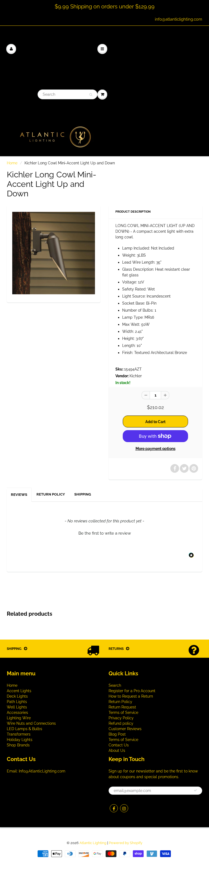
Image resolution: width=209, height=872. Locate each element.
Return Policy (50, 494)
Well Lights (17, 707)
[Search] (91, 94)
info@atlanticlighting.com (178, 19)
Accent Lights (19, 691)
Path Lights (17, 701)
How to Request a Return (131, 696)
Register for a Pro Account (132, 691)
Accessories (17, 712)
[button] (104, 532)
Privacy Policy (121, 718)
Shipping (82, 494)
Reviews (19, 495)
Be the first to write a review (104, 533)
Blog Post (117, 734)
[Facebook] (114, 808)
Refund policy (121, 723)
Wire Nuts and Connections (31, 723)
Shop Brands (18, 745)
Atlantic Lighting (92, 843)
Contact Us (119, 745)
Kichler (136, 376)
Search (115, 685)
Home (12, 163)
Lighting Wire (19, 718)
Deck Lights (17, 696)
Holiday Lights (19, 739)
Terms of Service (123, 712)
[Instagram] (124, 808)
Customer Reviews (125, 729)
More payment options (156, 448)
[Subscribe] (195, 790)
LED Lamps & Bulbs (24, 729)
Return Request (122, 707)
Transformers (18, 734)
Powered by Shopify (125, 843)
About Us (117, 750)
